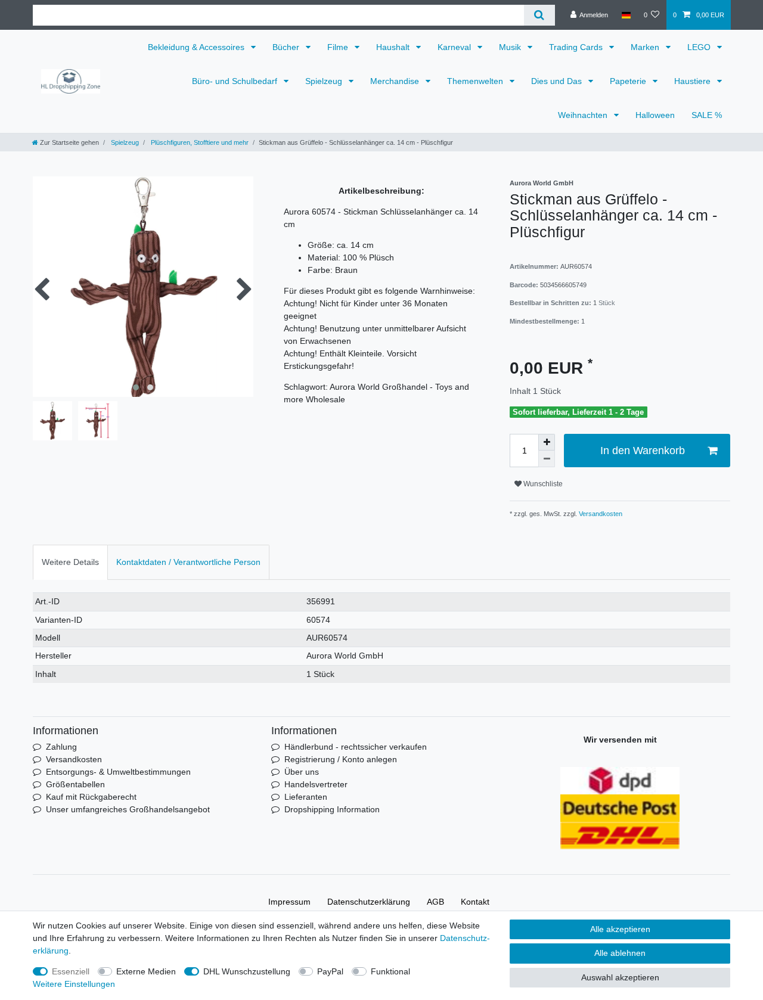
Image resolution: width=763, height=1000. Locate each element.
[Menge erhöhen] (546, 442)
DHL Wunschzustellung (246, 971)
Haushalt (394, 47)
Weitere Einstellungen (74, 984)
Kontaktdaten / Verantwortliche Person (188, 562)
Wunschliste (542, 484)
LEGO (700, 47)
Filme (339, 47)
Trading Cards (577, 47)
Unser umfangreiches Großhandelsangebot (128, 809)
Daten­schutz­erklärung (368, 901)
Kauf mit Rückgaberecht (91, 797)
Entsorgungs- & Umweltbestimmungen (118, 772)
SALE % (706, 115)
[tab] (70, 562)
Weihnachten (584, 115)
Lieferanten (305, 797)
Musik (511, 47)
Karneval (455, 47)
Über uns (301, 772)
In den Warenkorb (642, 450)
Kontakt (475, 901)
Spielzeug (325, 81)
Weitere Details (70, 562)
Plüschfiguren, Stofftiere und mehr (199, 142)
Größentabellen (75, 784)
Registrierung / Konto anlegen (340, 759)
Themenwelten (476, 81)
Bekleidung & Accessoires (197, 47)
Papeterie (629, 81)
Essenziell (70, 971)
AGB (435, 901)
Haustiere (693, 81)
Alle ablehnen (620, 953)
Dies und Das (557, 81)
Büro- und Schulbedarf (236, 81)
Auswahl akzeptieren (620, 977)
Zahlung (61, 746)
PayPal (330, 971)
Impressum (289, 901)
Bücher (287, 47)
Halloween (655, 115)
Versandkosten (599, 513)
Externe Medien (146, 971)
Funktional (390, 971)
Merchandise (395, 81)
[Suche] (539, 15)
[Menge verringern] (546, 459)
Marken (646, 47)
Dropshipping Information (332, 809)
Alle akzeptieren (620, 929)
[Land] (626, 15)
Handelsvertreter (316, 784)
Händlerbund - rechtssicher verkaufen (355, 746)
